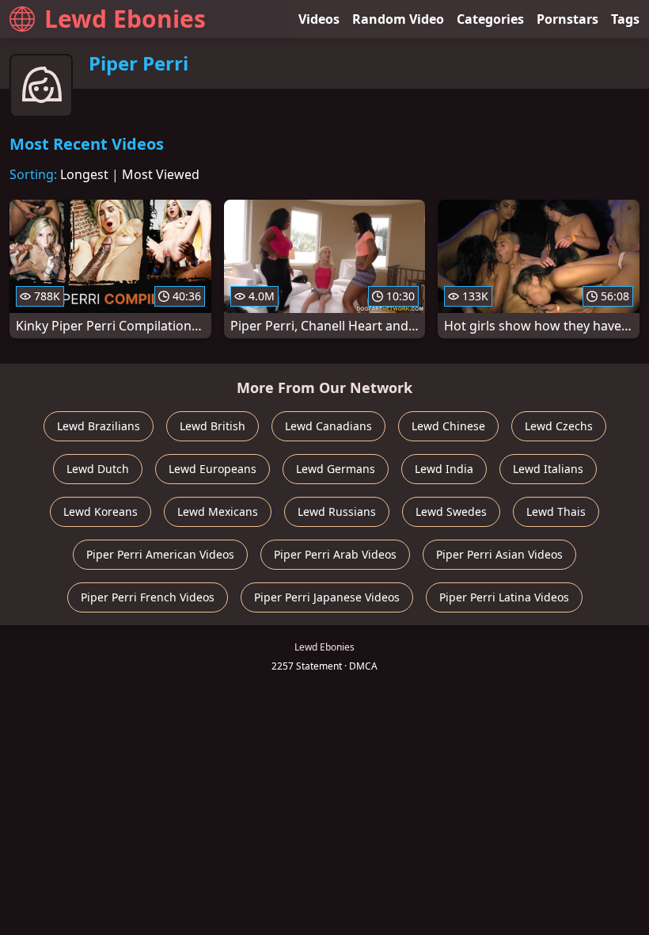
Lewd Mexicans (217, 511)
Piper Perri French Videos (147, 597)
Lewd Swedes (451, 511)
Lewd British (212, 425)
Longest (84, 174)
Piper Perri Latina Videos (504, 597)
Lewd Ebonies (125, 18)
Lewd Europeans (212, 468)
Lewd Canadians (328, 425)
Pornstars (567, 19)
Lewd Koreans (100, 511)
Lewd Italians (548, 468)
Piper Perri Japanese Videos (327, 597)
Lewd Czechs (559, 425)
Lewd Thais (556, 511)
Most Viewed (160, 174)
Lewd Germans (335, 468)
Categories (490, 19)
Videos (319, 19)
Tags (625, 19)
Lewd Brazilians (98, 425)
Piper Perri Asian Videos (499, 554)
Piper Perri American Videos (160, 554)
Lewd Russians (337, 511)
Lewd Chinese (448, 425)
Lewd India (444, 468)
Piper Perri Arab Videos (335, 554)
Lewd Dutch (97, 468)
